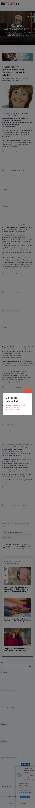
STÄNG (28, 391)
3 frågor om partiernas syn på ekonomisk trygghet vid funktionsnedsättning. (15, 407)
